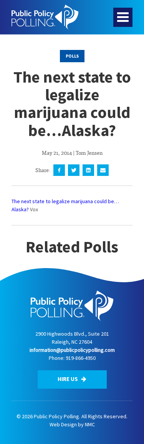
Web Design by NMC (72, 424)
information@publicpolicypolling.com (72, 349)
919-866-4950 (81, 358)
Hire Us (68, 379)
